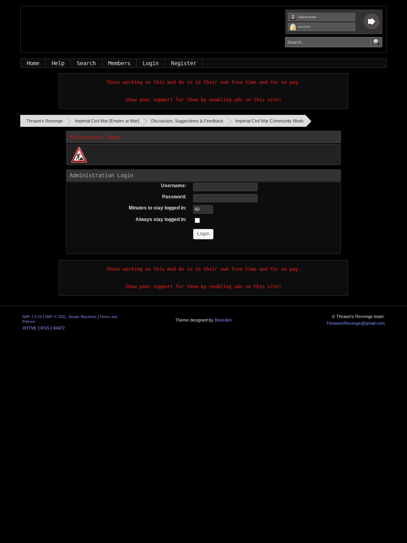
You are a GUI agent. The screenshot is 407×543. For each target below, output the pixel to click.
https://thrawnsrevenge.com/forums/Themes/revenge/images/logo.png (130, 33)
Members (119, 63)
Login (151, 63)
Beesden (223, 320)
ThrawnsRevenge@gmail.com (355, 323)
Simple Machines (82, 317)
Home (33, 63)
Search (86, 63)
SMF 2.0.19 (32, 317)
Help (58, 63)
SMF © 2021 (55, 317)
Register (183, 63)
